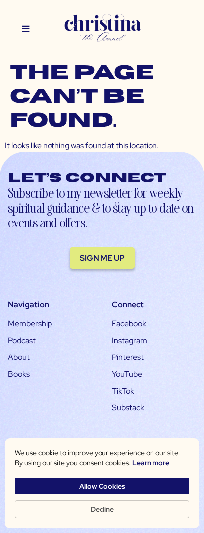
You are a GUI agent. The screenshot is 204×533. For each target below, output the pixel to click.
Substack (128, 407)
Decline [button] (102, 509)
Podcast (22, 340)
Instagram (129, 340)
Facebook (129, 323)
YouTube (127, 374)
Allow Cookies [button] (102, 486)
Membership (30, 323)
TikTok (123, 391)
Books (19, 374)
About (19, 357)
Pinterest (128, 357)
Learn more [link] (150, 462)
